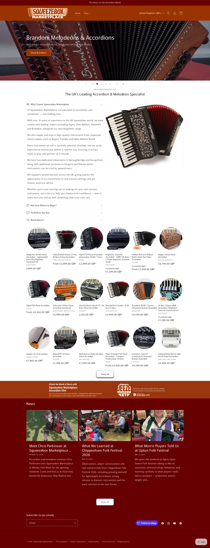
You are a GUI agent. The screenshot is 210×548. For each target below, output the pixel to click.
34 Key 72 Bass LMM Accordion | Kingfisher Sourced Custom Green (168, 308)
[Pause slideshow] (124, 84)
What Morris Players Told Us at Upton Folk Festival (157, 447)
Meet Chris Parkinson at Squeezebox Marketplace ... (50, 447)
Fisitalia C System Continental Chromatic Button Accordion (142, 356)
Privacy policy (61, 541)
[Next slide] (117, 84)
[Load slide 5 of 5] (110, 84)
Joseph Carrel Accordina (37, 354)
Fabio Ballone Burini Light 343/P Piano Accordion (169, 355)
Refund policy (94, 541)
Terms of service (108, 541)
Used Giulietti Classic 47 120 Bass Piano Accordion (91, 306)
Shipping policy (124, 541)
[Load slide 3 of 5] (101, 84)
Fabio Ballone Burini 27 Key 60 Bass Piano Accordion (65, 255)
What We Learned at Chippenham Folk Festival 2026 (102, 450)
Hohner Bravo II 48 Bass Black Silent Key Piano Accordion (142, 257)
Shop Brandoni (39, 52)
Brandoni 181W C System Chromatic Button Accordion (144, 306)
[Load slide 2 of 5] (97, 84)
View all (105, 374)
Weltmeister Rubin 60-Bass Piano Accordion (91, 355)
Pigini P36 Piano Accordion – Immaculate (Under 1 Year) (91, 255)
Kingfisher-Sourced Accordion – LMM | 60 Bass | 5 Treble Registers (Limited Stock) (118, 258)
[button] (87, 13)
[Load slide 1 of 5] (93, 84)
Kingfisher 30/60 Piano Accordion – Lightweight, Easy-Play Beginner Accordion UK (37, 258)
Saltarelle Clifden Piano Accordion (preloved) (63, 306)
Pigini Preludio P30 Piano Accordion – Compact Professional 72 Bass (116, 356)
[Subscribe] (74, 523)
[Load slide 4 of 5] (106, 84)
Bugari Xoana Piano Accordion (166, 255)
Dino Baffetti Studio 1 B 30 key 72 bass (117, 306)
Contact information (78, 541)
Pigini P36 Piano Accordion (38, 305)
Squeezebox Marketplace (43, 541)
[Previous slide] (86, 84)
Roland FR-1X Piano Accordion (61, 355)
